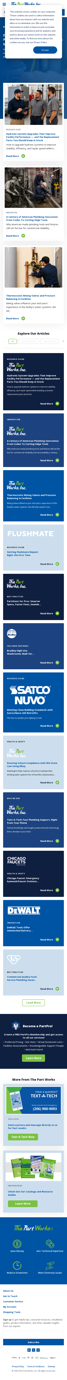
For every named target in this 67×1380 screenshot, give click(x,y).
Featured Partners (29, 341)
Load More (33, 1002)
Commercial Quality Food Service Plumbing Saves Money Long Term (22, 978)
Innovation (11, 212)
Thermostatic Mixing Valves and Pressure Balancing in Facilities (30, 297)
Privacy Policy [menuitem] (18, 1366)
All (13, 341)
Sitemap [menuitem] (51, 1366)
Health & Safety (49, 341)
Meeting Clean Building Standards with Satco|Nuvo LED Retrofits (30, 711)
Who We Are (13, 798)
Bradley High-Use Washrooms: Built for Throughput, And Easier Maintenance (21, 652)
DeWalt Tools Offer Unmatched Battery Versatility (19, 929)
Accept (45, 50)
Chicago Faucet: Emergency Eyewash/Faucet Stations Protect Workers (23, 880)
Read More (12, 156)
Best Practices (15, 596)
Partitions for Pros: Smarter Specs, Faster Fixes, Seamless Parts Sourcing (24, 603)
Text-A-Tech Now (23, 1137)
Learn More (33, 1058)
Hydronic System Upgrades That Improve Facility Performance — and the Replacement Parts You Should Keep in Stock (32, 137)
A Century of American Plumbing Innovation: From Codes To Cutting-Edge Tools (32, 218)
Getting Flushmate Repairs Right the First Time (22, 553)
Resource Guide (13, 129)
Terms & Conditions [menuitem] (36, 1366)
